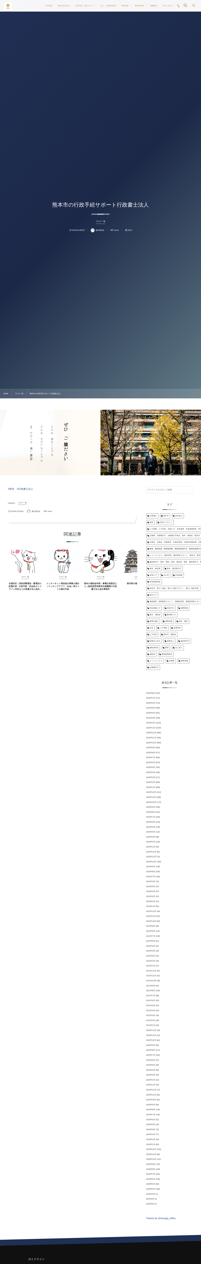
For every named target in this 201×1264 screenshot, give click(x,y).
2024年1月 (150, 847)
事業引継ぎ (154, 621)
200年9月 (150, 1204)
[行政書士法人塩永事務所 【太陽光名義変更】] (8, 6)
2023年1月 (150, 906)
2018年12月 (151, 1149)
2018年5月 (150, 1184)
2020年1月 (150, 1085)
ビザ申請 (153, 634)
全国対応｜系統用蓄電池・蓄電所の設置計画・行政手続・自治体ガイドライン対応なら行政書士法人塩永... (25, 586)
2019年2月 (150, 1139)
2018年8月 (150, 1169)
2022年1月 (150, 966)
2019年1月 (150, 1144)
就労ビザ (153, 595)
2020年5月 (150, 1065)
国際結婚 (168, 621)
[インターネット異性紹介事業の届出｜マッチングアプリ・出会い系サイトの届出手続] (63, 561)
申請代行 (170, 608)
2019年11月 (151, 1095)
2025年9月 (150, 747)
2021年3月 (150, 1015)
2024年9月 (150, 807)
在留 (151, 628)
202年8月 (150, 1199)
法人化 (166, 575)
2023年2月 (150, 901)
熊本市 (166, 516)
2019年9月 (150, 1105)
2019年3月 (150, 1134)
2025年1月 (150, 787)
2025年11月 (151, 738)
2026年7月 (150, 698)
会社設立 (178, 516)
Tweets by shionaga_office (161, 1218)
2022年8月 (150, 931)
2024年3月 (150, 837)
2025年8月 (150, 752)
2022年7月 (150, 936)
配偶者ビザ (171, 615)
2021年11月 (151, 976)
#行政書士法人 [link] (25, 489)
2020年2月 (150, 1080)
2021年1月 (150, 1025)
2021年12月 (151, 971)
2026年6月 (150, 703)
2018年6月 (150, 1179)
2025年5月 (150, 767)
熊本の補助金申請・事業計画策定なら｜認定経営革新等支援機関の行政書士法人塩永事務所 (100, 586)
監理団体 (177, 628)
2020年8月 (150, 1050)
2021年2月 (150, 1020)
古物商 (171, 661)
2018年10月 (151, 1159)
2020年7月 (150, 1055)
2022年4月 (150, 951)
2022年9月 (150, 926)
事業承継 (184, 661)
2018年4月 (150, 1189)
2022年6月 (150, 941)
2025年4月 (150, 772)
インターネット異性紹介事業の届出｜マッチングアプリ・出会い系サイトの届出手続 (62, 586)
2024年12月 (151, 792)
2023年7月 (150, 876)
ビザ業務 (163, 628)
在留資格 (178, 575)
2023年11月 (151, 857)
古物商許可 (154, 667)
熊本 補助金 (155, 615)
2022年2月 (150, 961)
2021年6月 (150, 1000)
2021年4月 (150, 1010)
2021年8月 (150, 990)
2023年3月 (150, 896)
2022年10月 (151, 921)
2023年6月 (150, 881)
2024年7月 (150, 817)
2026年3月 (150, 718)
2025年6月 (150, 762)
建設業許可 (185, 641)
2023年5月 (150, 886)
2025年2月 (150, 782)
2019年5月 (150, 1124)
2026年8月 (150, 693)
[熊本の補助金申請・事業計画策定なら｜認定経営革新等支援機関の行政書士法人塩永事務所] (100, 561)
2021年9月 (150, 986)
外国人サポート (166, 522)
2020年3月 (150, 1075)
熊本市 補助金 (169, 634)
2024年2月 (150, 842)
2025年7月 (150, 757)
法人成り (178, 648)
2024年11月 (151, 797)
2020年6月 (150, 1060)
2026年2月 (150, 723)
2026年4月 (150, 713)
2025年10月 (151, 743)
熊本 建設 (183, 621)
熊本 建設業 (155, 569)
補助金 (152, 654)
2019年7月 (150, 1114)
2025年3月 (150, 777)
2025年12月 (151, 733)
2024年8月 (150, 812)
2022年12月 (151, 911)
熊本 (151, 522)
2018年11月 (151, 1154)
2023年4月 (150, 891)
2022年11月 (151, 916)
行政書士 (153, 516)
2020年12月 (151, 1030)
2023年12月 (151, 852)
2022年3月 (150, 956)
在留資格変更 (155, 582)
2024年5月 (150, 827)
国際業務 (184, 608)
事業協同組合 (167, 654)
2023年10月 (151, 862)
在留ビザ (153, 575)
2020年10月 (151, 1040)
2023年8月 (150, 871)
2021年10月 (151, 981)
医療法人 (170, 641)
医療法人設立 (155, 641)
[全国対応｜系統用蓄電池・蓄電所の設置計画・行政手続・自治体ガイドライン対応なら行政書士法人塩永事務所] (25, 561)
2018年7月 (150, 1174)
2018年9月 (150, 1164)
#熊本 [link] (11, 489)
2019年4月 (150, 1129)
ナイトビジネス (156, 661)
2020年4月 (150, 1070)
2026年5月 (150, 708)
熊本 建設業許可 (174, 569)
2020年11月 (151, 1035)
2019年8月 (150, 1109)
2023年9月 (150, 866)
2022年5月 (150, 946)
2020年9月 (150, 1045)
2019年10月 (151, 1100)
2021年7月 (150, 995)
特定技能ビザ (155, 608)
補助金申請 (154, 648)
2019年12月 (151, 1090)
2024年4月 (150, 832)
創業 (167, 648)
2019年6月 (150, 1119)
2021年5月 (150, 1005)
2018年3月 (150, 1194)
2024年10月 (151, 802)
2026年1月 (150, 728)
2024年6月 (150, 822)
